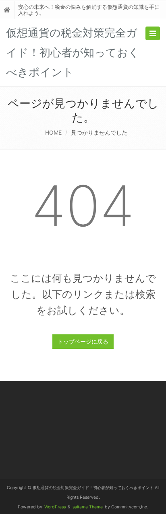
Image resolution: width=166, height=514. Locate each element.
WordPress (55, 507)
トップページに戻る (83, 341)
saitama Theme (88, 507)
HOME (53, 132)
